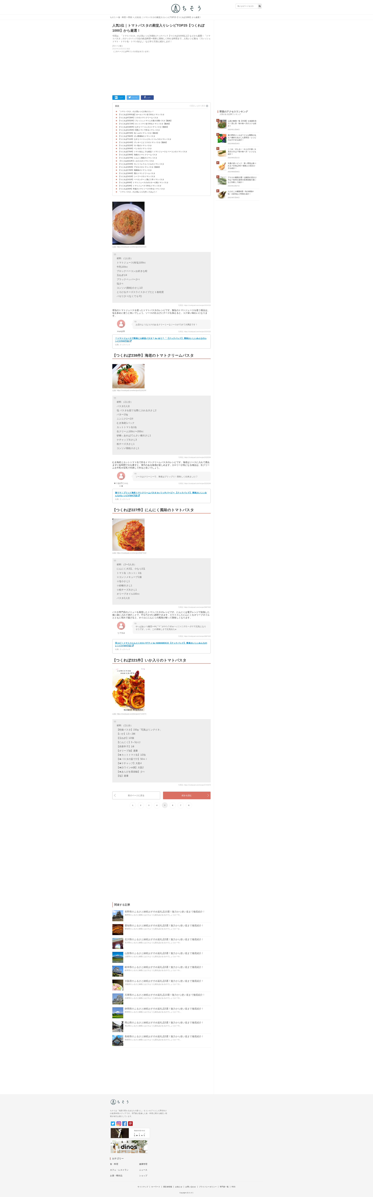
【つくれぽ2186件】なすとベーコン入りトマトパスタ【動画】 (143, 127)
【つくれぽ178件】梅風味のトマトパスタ (135, 170)
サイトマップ (143, 1187)
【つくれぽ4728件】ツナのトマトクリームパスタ (138, 118)
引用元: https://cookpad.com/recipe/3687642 (194, 607)
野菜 (130, 17)
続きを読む (187, 795)
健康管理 (143, 1164)
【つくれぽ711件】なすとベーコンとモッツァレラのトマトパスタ (144, 139)
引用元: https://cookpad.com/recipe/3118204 (194, 457)
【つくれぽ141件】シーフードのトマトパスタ (136, 176)
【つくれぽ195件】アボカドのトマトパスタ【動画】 (139, 167)
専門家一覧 (224, 1187)
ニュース (143, 1170)
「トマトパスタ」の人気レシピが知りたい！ (136, 111)
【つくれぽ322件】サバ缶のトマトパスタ (135, 145)
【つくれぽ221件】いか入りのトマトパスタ (136, 161)
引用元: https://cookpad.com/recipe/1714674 (194, 785)
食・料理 (122, 17)
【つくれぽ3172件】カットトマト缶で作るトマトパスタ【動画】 (144, 124)
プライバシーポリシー (208, 1187)
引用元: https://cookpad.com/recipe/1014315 (194, 305)
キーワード (155, 1187)
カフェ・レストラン (119, 1170)
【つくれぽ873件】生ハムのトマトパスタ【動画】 (138, 133)
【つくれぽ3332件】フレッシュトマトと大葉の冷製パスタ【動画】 (145, 121)
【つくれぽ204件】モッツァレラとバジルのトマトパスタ (141, 164)
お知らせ (178, 1187)
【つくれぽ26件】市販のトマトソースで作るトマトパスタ (141, 189)
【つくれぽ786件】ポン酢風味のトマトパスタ (136, 136)
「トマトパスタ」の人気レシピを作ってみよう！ (138, 192)
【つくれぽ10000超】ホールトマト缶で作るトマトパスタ (141, 115)
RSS (233, 1187)
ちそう (113, 17)
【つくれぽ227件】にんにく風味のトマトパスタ (137, 158)
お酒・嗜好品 (116, 1175)
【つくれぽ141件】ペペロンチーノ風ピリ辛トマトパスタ (141, 179)
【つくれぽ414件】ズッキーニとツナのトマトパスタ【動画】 (143, 142)
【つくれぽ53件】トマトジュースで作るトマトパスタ (139, 186)
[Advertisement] (161, 73)
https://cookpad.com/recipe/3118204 (131, 390)
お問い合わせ (190, 1187)
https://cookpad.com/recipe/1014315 (131, 247)
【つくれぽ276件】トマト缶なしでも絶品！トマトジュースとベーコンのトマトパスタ (152, 152)
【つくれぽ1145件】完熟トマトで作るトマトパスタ (139, 130)
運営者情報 (167, 1187)
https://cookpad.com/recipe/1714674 (131, 714)
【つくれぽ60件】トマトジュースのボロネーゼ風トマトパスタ (143, 183)
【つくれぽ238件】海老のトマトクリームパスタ (137, 155)
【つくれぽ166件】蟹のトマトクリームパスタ (136, 173)
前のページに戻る (136, 795)
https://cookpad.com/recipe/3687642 (131, 553)
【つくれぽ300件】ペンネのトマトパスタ (135, 149)
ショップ (143, 1175)
